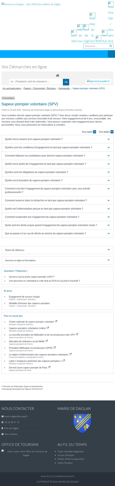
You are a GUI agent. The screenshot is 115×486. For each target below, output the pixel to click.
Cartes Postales (65, 462)
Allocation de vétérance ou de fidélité (27, 341)
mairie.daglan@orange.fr (16, 416)
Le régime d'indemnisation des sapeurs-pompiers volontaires (39, 354)
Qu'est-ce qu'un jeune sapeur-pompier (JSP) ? (31, 276)
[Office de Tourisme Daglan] (26, 455)
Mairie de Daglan (68, 481)
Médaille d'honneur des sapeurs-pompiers (29, 303)
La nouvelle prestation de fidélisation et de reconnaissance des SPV (42, 334)
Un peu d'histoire (66, 455)
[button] (57, 139)
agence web (30, 389)
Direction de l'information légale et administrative (23, 386)
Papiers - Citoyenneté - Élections (40, 88)
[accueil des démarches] (57, 75)
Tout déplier (105, 132)
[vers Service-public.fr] (98, 81)
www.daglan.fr (65, 476)
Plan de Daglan (11, 428)
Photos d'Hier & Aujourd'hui (71, 459)
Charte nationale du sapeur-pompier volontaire (32, 321)
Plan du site (48, 476)
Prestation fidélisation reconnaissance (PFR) (31, 348)
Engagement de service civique (24, 296)
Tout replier (87, 132)
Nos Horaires (11, 434)
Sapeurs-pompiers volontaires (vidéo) (27, 328)
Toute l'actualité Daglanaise (71, 451)
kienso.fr (39, 389)
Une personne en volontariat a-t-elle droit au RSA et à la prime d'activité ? (44, 280)
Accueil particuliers (12, 88)
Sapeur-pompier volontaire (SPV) (88, 88)
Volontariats (64, 88)
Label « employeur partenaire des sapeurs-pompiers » (35, 361)
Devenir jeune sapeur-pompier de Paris (28, 367)
